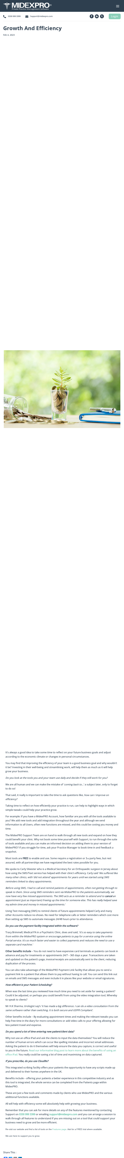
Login (114, 16)
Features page (59, 1129)
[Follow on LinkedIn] (97, 16)
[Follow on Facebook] (92, 16)
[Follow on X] (102, 16)
